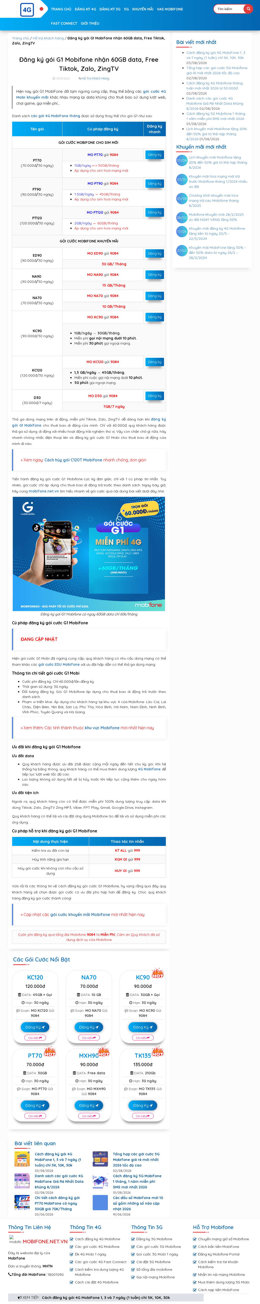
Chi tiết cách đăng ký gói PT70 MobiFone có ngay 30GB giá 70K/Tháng (57, 1203)
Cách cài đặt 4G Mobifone (96, 1282)
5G (126, 9)
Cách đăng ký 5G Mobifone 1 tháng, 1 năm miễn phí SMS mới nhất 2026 (137, 1181)
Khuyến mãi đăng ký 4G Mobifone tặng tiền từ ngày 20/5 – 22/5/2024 (217, 233)
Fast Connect (64, 23)
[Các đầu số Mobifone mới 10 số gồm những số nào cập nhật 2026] (100, 1202)
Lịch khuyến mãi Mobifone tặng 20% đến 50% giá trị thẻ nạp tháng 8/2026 (216, 134)
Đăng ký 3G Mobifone (154, 1239)
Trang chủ (61, 9)
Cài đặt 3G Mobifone (153, 1262)
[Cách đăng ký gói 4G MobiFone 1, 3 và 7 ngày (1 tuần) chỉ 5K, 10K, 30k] (22, 1159)
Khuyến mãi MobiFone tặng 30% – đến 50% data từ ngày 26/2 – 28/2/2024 (217, 252)
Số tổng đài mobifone (154, 1269)
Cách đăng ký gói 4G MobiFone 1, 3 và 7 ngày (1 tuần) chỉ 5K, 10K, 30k (106, 1297)
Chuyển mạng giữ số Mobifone (223, 1239)
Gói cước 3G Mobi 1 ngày (157, 1254)
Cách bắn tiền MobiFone (218, 1246)
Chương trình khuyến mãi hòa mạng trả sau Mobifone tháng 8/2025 (214, 200)
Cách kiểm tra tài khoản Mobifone (218, 1264)
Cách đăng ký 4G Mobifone (97, 1239)
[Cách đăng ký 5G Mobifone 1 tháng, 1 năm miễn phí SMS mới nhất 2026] (100, 1180)
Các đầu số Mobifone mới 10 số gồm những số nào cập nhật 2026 (138, 1203)
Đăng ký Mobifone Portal (218, 1254)
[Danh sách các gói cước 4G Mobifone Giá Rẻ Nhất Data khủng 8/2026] (22, 1180)
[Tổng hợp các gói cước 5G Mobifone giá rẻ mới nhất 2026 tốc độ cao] (100, 1159)
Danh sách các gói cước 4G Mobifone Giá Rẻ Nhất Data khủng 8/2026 (59, 1181)
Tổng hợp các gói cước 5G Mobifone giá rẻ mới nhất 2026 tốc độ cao (136, 1160)
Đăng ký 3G (110, 9)
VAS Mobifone (170, 9)
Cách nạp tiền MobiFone (218, 1289)
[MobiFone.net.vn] (27, 10)
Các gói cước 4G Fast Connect (100, 1262)
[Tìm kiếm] (248, 9)
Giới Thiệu (90, 23)
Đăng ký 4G (85, 9)
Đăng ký (154, 154)
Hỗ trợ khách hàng (48, 38)
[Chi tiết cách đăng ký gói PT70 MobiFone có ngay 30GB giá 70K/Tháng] (22, 1202)
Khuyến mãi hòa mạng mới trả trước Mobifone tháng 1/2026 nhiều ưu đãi (218, 181)
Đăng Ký (33, 1027)
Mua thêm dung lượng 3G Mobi (223, 1282)
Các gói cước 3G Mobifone (158, 1246)
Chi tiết (33, 1038)
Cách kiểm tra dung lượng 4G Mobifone (99, 1272)
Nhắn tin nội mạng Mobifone (221, 1274)
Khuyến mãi (142, 9)
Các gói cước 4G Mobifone (97, 1246)
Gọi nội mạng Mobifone (155, 1277)
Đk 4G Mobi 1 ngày (90, 1254)
